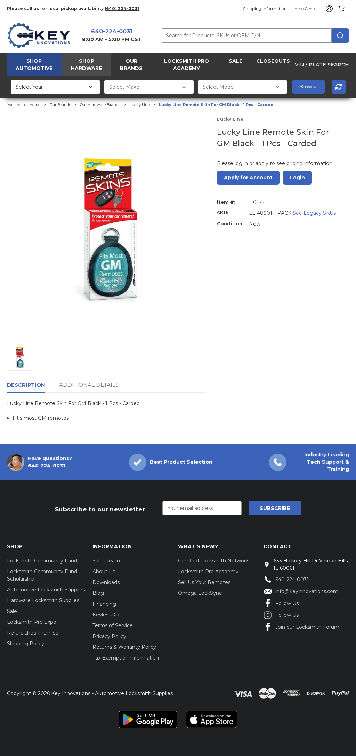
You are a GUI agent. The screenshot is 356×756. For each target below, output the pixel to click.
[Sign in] (328, 8)
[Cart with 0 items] (341, 8)
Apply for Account (248, 177)
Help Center (306, 8)
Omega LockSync (200, 593)
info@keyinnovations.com (306, 591)
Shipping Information (265, 8)
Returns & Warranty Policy (124, 647)
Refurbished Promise (32, 633)
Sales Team (106, 561)
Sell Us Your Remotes (204, 582)
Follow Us (287, 603)
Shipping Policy (25, 643)
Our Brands (131, 64)
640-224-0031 (111, 31)
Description (26, 384)
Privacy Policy (109, 636)
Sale (235, 61)
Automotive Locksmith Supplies (46, 589)
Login (297, 177)
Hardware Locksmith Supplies (43, 600)
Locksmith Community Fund (42, 561)
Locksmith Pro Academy (186, 64)
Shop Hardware (86, 64)
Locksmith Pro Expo (31, 622)
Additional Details (89, 384)
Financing (104, 604)
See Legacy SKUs (314, 213)
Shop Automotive (34, 64)
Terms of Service (112, 625)
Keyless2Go (106, 615)
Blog (98, 593)
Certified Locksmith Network (213, 561)
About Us (103, 571)
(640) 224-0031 (122, 8)
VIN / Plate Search (322, 65)
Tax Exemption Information (125, 658)
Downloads (106, 582)
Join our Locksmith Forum (307, 627)
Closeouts (273, 61)
